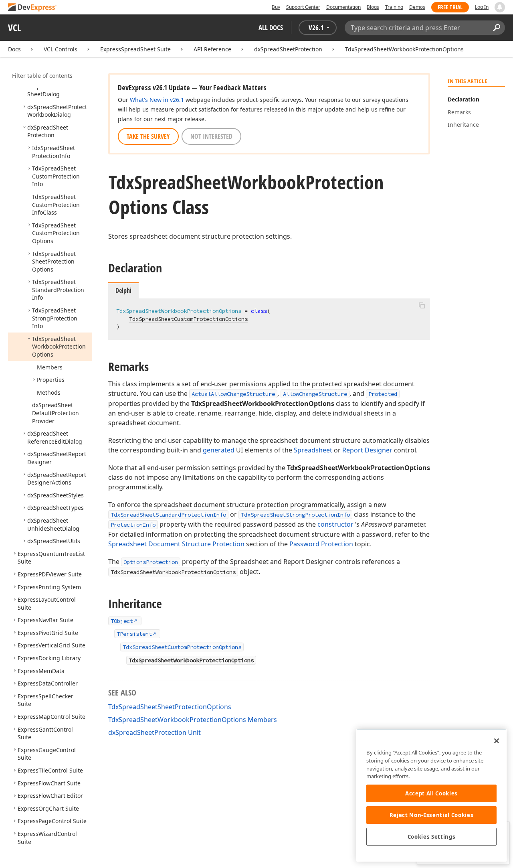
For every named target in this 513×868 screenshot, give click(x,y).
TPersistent (134, 633)
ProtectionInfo (133, 524)
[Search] (496, 27)
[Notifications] (500, 7)
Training (394, 7)
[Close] (496, 741)
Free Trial (450, 7)
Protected (382, 393)
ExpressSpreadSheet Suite (135, 49)
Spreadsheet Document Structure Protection (176, 543)
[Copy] (422, 305)
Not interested (211, 136)
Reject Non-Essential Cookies (431, 815)
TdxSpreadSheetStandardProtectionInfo (168, 514)
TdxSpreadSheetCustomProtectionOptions (188, 318)
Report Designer (367, 450)
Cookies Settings (432, 836)
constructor (335, 524)
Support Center (303, 7)
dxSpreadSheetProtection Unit (154, 732)
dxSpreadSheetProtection (288, 49)
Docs (14, 49)
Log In (482, 7)
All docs (271, 27)
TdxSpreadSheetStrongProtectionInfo (295, 514)
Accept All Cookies (431, 793)
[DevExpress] (32, 8)
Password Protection (321, 543)
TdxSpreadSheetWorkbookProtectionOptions (404, 49)
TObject (122, 621)
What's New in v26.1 (157, 99)
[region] (431, 795)
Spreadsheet (313, 450)
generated (218, 450)
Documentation (343, 7)
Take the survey (148, 136)
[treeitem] (57, 90)
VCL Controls (60, 49)
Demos (417, 7)
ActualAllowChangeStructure (233, 393)
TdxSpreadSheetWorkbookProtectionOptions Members (192, 719)
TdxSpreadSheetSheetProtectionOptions (169, 706)
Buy (276, 7)
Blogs (373, 7)
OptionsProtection (150, 562)
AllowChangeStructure (315, 393)
